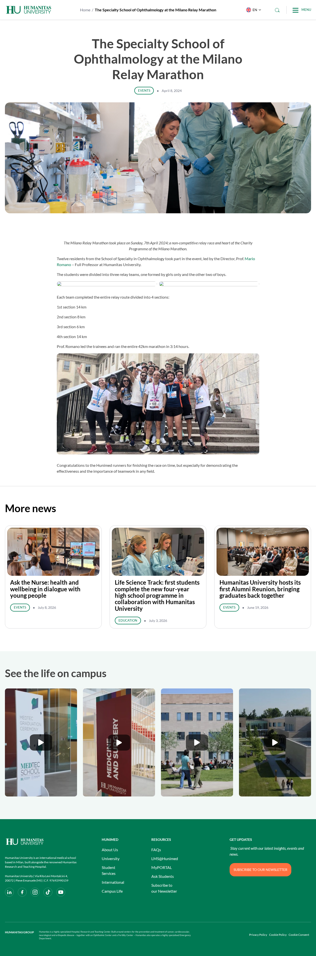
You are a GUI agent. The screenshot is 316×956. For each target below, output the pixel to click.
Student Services (109, 870)
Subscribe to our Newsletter (164, 888)
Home (85, 9)
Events (144, 90)
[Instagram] (35, 892)
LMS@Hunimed (164, 858)
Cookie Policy (278, 935)
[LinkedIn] (9, 892)
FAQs (156, 849)
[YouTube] (60, 892)
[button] (252, 10)
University (110, 858)
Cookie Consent (299, 935)
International (113, 882)
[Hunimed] (41, 842)
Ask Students (162, 876)
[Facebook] (22, 892)
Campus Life (112, 891)
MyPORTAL (161, 867)
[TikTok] (47, 892)
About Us (110, 849)
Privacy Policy (258, 935)
